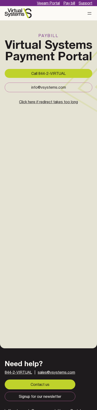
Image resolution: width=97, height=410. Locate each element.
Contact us (40, 384)
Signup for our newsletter (40, 396)
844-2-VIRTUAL (18, 372)
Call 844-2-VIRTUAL (48, 73)
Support (85, 3)
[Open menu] (89, 13)
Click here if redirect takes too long (48, 102)
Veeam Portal (48, 3)
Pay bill (69, 3)
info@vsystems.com (48, 87)
